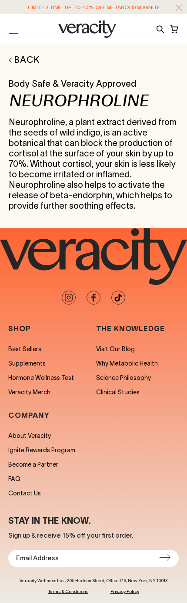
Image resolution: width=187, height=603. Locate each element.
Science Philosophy (123, 377)
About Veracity (29, 435)
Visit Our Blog (115, 349)
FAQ (14, 478)
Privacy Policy (124, 591)
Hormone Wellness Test (41, 377)
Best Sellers (24, 349)
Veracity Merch (29, 392)
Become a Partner (33, 464)
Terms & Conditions (68, 591)
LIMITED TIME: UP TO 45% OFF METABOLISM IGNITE (94, 7)
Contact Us (24, 493)
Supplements (27, 363)
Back (27, 59)
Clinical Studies (118, 392)
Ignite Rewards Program (41, 450)
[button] (179, 7)
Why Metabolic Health (127, 363)
